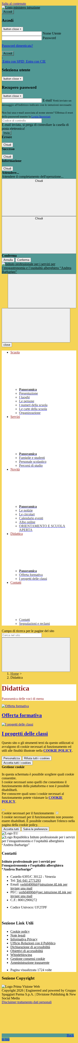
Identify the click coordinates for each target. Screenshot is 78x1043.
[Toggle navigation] (36, 325)
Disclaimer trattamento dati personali (27, 1002)
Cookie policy (20, 931)
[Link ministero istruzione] (21, 7)
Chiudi (7, 144)
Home (14, 673)
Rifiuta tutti (37, 758)
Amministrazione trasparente (29, 962)
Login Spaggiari (40, 116)
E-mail (47, 100)
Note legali (17, 935)
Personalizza (11, 758)
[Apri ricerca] (42, 291)
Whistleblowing (21, 955)
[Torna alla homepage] (39, 268)
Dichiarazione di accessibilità (30, 947)
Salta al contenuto (14, 3)
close (6, 344)
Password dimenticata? (17, 46)
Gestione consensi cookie (27, 959)
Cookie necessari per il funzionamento (28, 813)
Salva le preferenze (35, 829)
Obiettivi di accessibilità (26, 951)
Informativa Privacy (23, 939)
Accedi (7, 11)
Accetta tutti (17, 762)
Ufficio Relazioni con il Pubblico (32, 943)
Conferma (23, 260)
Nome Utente (52, 33)
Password (49, 38)
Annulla (8, 260)
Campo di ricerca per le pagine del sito (28, 631)
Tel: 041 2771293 (28, 880)
